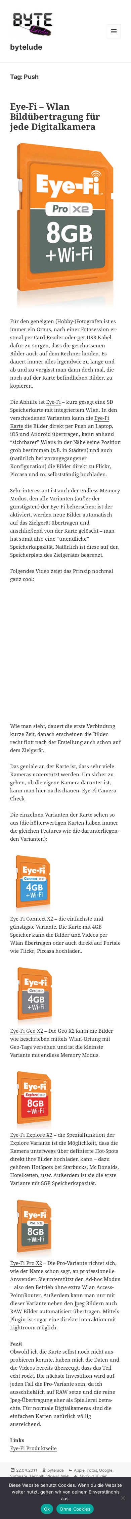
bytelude (26, 47)
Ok (47, 1509)
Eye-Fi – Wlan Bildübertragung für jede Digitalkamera (55, 116)
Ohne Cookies (75, 1509)
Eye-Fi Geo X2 (26, 1030)
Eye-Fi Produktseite (33, 1448)
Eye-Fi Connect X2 (31, 918)
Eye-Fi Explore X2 (31, 1134)
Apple (79, 1470)
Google (106, 1470)
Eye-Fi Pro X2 (26, 1263)
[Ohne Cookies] (122, 1497)
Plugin (18, 1319)
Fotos (92, 1470)
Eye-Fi (53, 401)
